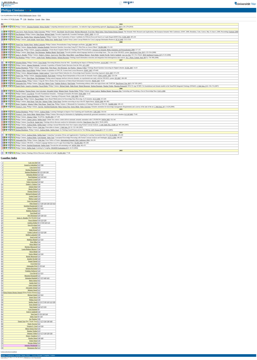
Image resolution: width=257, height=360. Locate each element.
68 (2, 324)
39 (2, 254)
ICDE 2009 (126, 37)
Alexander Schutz (52, 91)
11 (2, 187)
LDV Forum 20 (96, 130)
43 (42, 208)
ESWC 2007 (88, 70)
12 (2, 189)
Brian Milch (70, 55)
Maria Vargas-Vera (64, 107)
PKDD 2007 (96, 81)
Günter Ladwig (44, 73)
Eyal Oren (91, 32)
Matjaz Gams (49, 83)
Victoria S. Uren (21, 107)
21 (2, 211)
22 (39, 177)
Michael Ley (27, 357)
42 (39, 167)
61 (2, 307)
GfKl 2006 (74, 96)
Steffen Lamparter (39, 44)
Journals (17, 355)
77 (2, 345)
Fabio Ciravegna (39, 32)
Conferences (10, 355)
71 (2, 331)
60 (2, 304)
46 (2, 271)
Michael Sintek (49, 34)
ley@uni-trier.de (36, 357)
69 (2, 326)
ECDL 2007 (129, 68)
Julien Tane (19, 99)
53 (2, 288)
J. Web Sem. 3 (64, 127)
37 (39, 208)
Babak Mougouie (84, 86)
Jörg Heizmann (40, 52)
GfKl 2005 (96, 112)
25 (39, 175)
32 (42, 175)
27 (2, 225)
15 (41, 172)
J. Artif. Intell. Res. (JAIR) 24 (108, 125)
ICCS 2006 (96, 99)
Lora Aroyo (19, 32)
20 (44, 172)
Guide (17, 19)
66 (2, 319)
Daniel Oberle (20, 86)
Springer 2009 (233, 32)
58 (2, 300)
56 (2, 295)
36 (42, 165)
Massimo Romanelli (120, 86)
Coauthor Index (9, 158)
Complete (46, 355)
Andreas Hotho (45, 112)
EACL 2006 (161, 91)
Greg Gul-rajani (41, 91)
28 (39, 194)
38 (39, 235)
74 (2, 338)
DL (13, 19)
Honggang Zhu (116, 91)
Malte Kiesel (74, 86)
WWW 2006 (99, 101)
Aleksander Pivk (21, 83)
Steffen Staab (58, 39)
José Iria (40, 107)
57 (2, 297)
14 (39, 189)
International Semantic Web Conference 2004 (75, 140)
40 (2, 256)
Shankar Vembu (108, 86)
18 (2, 203)
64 (2, 314)
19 (2, 206)
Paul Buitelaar (20, 34)
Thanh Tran (19, 37)
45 (2, 268)
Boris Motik (95, 55)
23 (39, 165)
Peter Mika (62, 55)
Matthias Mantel (51, 52)
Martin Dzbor (40, 114)
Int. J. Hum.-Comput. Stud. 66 (135, 57)
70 (2, 329)
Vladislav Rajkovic (61, 83)
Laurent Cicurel (21, 96)
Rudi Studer (60, 52)
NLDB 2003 (61, 153)
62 (2, 309)
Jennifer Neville (104, 55)
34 (39, 163)
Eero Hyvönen (69, 32)
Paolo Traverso (29, 32)
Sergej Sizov (40, 39)
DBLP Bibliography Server (27, 15)
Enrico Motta (75, 107)
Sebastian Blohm (21, 62)
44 (2, 266)
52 (2, 285)
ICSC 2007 (109, 73)
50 (2, 280)
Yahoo (48, 19)
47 (2, 273)
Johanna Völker (82, 68)
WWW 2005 (105, 119)
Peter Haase (40, 34)
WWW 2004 (76, 145)
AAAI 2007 (105, 62)
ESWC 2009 (89, 34)
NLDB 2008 (102, 47)
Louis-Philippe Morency (82, 55)
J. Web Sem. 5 (201, 86)
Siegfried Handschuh (50, 107)
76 (2, 343)
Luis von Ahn (126, 55)
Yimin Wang (57, 101)
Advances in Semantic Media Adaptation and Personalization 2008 (113, 50)
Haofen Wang (28, 37)
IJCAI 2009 (119, 39)
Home (3, 355)
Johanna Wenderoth (33, 65)
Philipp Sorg (49, 39)
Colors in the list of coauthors (9, 351)
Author (52, 355)
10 (2, 184)
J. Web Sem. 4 (158, 107)
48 (2, 276)
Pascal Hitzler (31, 70)
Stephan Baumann (96, 86)
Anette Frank (40, 57)
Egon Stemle (42, 62)
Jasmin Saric (39, 122)
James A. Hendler (21, 55)
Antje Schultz (31, 39)
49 (2, 278)
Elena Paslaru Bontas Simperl (113, 32)
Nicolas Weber (73, 91)
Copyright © (4, 357)
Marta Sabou (99, 32)
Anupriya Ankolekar (41, 50)
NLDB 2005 (49, 117)
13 (2, 191)
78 (2, 348)
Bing (43, 19)
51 (2, 283)
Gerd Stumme (41, 137)
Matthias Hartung (51, 57)
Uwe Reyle (30, 94)
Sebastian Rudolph (33, 27)
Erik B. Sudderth (115, 55)
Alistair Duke (44, 68)
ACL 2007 (86, 65)
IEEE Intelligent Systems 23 (152, 55)
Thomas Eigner (30, 91)
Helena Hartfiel (44, 27)
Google (37, 19)
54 (2, 290)
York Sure (41, 83)
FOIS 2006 (82, 94)
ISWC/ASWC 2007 (104, 75)
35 (51, 203)
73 (2, 336)
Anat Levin (54, 55)
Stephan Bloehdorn (22, 68)
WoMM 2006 (112, 104)
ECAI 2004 (113, 135)
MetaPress (31, 19)
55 (2, 292)
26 (45, 203)
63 (2, 312)
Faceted (39, 355)
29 (45, 220)
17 (2, 201)
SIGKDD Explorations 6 (59, 148)
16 (39, 182)
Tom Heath (60, 32)
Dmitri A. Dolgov (44, 55)
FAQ (39, 15)
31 (2, 235)
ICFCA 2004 (112, 137)
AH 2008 (89, 44)
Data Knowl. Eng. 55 (90, 122)
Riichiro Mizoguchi (81, 32)
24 (39, 199)
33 (42, 177)
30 (47, 172)
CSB (24, 19)
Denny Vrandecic (21, 104)
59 (2, 302)
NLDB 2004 (78, 143)
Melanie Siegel (63, 91)
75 (2, 341)
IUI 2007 (118, 78)
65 (2, 316)
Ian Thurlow (72, 68)
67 (2, 321)
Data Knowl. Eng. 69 (114, 27)
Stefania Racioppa (63, 57)
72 (2, 333)
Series (23, 355)
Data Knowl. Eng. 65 (136, 52)
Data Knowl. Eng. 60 (123, 83)
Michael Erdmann (32, 73)
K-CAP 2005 (128, 114)
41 (45, 177)
